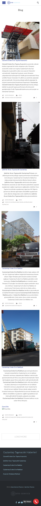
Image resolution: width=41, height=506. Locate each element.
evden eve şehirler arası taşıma (14, 202)
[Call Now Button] (36, 501)
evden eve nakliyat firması (12, 417)
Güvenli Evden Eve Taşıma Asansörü (14, 60)
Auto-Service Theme (17, 487)
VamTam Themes (29, 487)
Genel (20, 95)
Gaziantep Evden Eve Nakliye (12, 268)
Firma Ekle (5, 406)
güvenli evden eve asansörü (13, 97)
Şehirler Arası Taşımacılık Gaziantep (14, 170)
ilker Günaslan (9, 95)
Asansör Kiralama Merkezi (11, 474)
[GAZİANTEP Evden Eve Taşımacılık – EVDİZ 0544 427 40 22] (22, 2)
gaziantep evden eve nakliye (13, 305)
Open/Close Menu (4, 2)
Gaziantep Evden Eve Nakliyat (12, 367)
